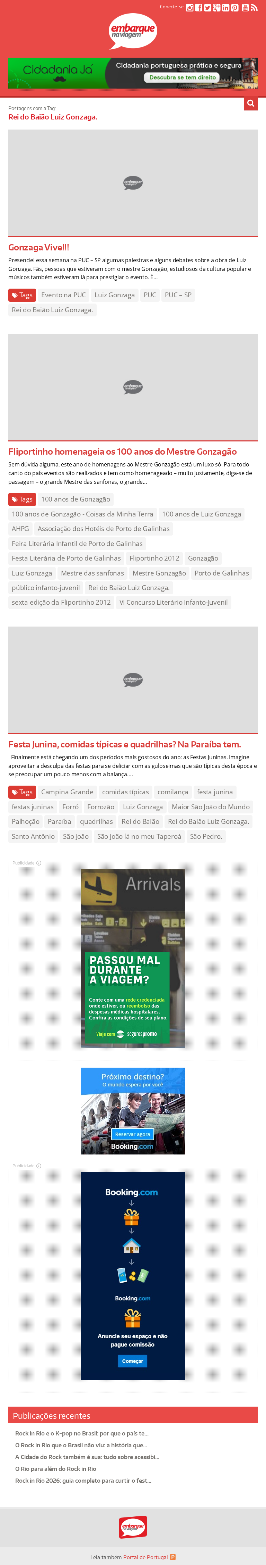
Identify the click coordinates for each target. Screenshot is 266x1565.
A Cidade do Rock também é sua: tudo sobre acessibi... (87, 1457)
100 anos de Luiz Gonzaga (201, 514)
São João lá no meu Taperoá (139, 836)
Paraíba (59, 821)
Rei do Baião (140, 821)
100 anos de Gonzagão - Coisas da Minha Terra (82, 514)
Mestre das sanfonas (92, 573)
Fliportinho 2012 (154, 558)
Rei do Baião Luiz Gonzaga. (52, 309)
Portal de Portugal (145, 1557)
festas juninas (33, 806)
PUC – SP (178, 294)
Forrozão (100, 806)
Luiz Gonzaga (115, 294)
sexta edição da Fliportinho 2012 (61, 602)
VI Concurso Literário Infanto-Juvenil (173, 602)
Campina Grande (67, 791)
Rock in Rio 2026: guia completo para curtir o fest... (83, 1480)
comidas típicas (125, 791)
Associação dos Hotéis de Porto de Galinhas (104, 528)
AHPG (20, 528)
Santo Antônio (33, 836)
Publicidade (23, 863)
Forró (70, 806)
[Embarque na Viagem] (133, 46)
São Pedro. (206, 836)
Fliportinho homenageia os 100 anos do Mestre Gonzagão (122, 451)
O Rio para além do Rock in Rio (55, 1468)
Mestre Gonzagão (159, 573)
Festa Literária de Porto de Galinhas (66, 558)
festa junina (215, 791)
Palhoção (25, 821)
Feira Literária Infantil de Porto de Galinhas (77, 543)
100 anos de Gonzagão (75, 499)
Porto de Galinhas (222, 573)
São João (75, 836)
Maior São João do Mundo (210, 806)
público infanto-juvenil (46, 587)
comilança (173, 791)
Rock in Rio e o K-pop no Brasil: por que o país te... (82, 1433)
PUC (150, 294)
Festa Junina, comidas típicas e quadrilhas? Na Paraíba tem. (124, 744)
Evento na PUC (63, 294)
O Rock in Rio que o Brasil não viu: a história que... (81, 1445)
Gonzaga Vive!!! (38, 247)
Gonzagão (203, 558)
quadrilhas (96, 821)
